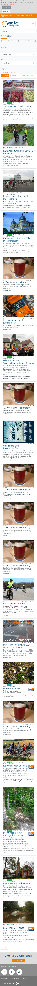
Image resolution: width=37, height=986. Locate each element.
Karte (14, 75)
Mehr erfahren (10, 4)
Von (2, 51)
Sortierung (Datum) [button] (27, 75)
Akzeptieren (6, 7)
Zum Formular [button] (17, 960)
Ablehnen (6, 11)
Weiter (4, 948)
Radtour (5, 72)
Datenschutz (15, 978)
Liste (6, 75)
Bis (2, 59)
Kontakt (25, 978)
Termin (13, 72)
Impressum (5, 978)
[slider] (8, 38)
